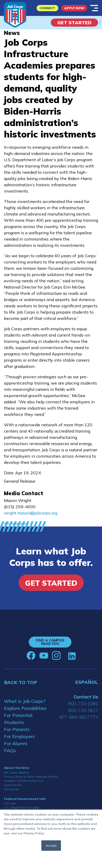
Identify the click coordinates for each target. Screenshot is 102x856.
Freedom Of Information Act (23, 781)
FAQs (10, 750)
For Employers (19, 736)
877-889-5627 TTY (79, 717)
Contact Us (85, 696)
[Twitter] (64, 655)
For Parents (17, 729)
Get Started (74, 23)
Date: (9, 472)
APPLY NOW (74, 8)
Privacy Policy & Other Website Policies (31, 777)
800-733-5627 (83, 710)
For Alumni (15, 743)
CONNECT (47, 8)
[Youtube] (43, 655)
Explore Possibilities (25, 708)
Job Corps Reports (17, 772)
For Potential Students (18, 718)
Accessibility (13, 785)
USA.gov (10, 803)
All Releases (16, 523)
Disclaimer (11, 789)
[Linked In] (72, 655)
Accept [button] (51, 845)
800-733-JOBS (83, 703)
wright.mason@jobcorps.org (30, 513)
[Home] (15, 14)
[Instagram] (56, 655)
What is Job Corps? (25, 701)
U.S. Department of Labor (21, 807)
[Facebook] (31, 655)
